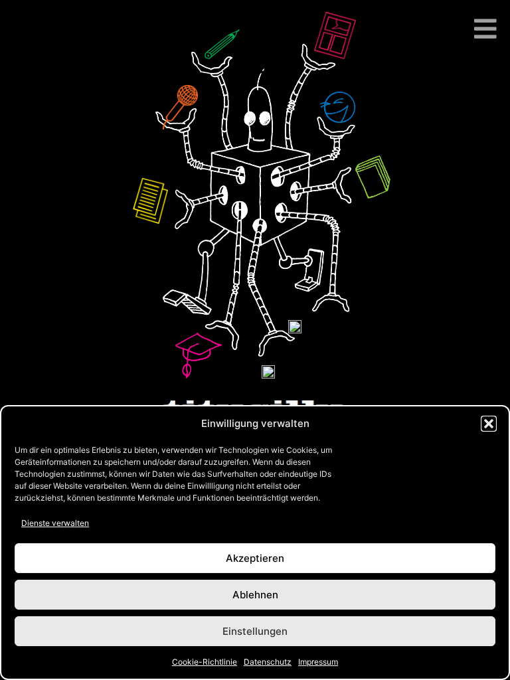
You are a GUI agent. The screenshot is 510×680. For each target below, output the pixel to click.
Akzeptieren (255, 558)
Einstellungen (255, 631)
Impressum (318, 662)
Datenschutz (268, 662)
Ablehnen (255, 594)
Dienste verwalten (55, 523)
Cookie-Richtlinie (204, 662)
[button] (488, 423)
